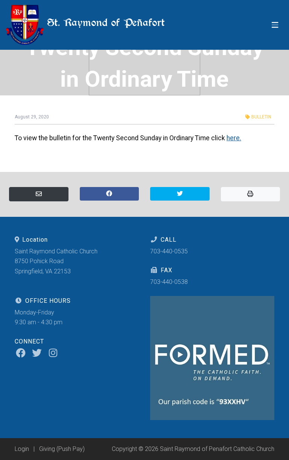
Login (22, 448)
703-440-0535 (169, 251)
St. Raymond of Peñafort (104, 22)
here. (234, 138)
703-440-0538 (169, 281)
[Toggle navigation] (275, 25)
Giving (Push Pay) (62, 448)
